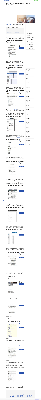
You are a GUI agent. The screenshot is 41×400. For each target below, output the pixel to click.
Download (21, 96)
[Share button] (4, 200)
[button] (38, 0)
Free (35, 0)
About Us (6, 399)
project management (9, 24)
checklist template (16, 65)
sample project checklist (14, 109)
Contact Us (3, 399)
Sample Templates (37, 399)
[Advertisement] (20, 10)
